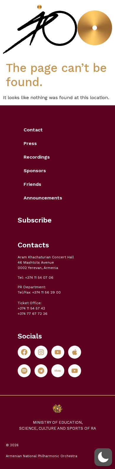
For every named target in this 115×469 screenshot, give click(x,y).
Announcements (43, 198)
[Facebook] (24, 352)
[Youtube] (57, 352)
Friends (32, 184)
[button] (103, 457)
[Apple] (74, 352)
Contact (33, 130)
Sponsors (35, 170)
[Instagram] (40, 352)
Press (30, 143)
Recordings (37, 157)
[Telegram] (40, 370)
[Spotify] (24, 370)
